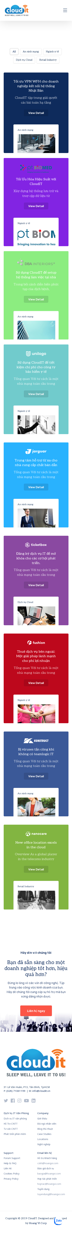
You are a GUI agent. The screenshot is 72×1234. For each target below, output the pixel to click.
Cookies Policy (11, 1173)
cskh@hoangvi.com (47, 1163)
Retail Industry (26, 886)
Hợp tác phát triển (47, 1178)
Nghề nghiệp (43, 1144)
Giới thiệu (42, 1118)
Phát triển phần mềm (15, 1134)
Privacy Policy (11, 1178)
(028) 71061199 (15, 1090)
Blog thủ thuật (45, 1128)
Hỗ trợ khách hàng (47, 1158)
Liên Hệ (8, 1168)
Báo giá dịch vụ (45, 1168)
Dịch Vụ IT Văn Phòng (16, 1113)
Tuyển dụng (43, 1189)
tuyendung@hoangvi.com (51, 1194)
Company (43, 1113)
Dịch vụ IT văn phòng (15, 1118)
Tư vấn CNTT (11, 1128)
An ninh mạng (25, 130)
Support (8, 1152)
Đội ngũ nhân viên (46, 1123)
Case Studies (44, 1134)
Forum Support (12, 1158)
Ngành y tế (24, 223)
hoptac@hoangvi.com (49, 1183)
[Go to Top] (65, 1226)
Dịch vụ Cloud (25, 602)
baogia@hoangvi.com (49, 1173)
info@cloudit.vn (41, 1090)
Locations (42, 1139)
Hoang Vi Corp (38, 1223)
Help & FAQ (10, 1163)
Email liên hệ (44, 1152)
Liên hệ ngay (36, 1011)
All (14, 51)
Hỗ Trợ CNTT (11, 1123)
